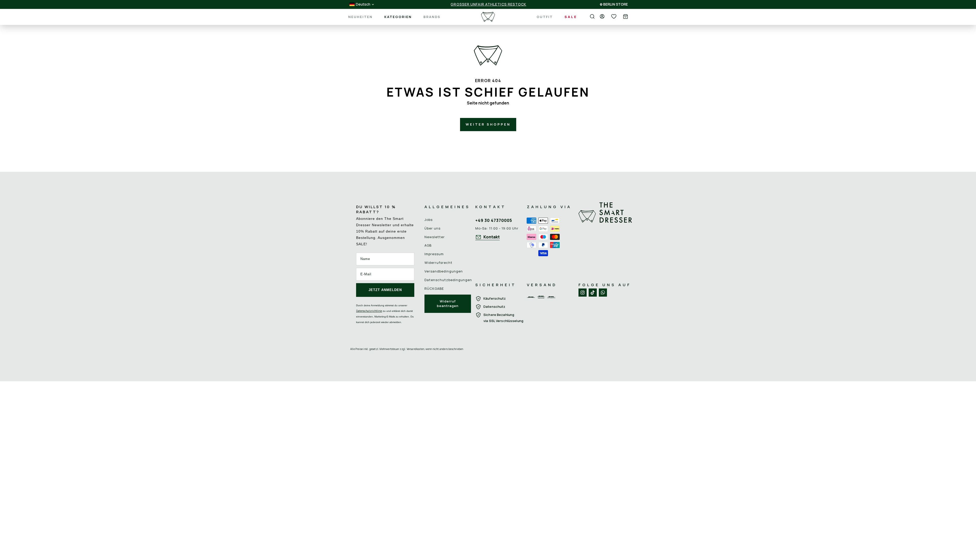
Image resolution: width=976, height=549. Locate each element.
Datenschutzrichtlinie (369, 311)
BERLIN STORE (615, 4)
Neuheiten (360, 17)
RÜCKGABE (434, 288)
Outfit (545, 16)
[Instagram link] (582, 292)
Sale (571, 16)
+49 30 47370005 (493, 220)
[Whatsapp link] (603, 292)
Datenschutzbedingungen (448, 280)
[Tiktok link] (593, 292)
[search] (592, 17)
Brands (431, 17)
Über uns (432, 228)
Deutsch (363, 4)
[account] (602, 17)
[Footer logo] (605, 236)
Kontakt (491, 237)
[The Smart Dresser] (488, 17)
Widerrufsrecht (438, 262)
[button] (625, 17)
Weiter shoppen (488, 124)
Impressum (434, 254)
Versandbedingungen (443, 271)
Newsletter (434, 237)
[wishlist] (614, 17)
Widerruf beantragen (448, 303)
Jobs (428, 219)
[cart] (625, 17)
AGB (428, 245)
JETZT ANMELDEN (385, 290)
